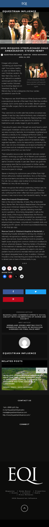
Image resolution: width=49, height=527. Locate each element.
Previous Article (24, 312)
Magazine (10, 491)
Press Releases (26, 495)
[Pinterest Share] (9, 268)
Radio (37, 493)
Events (15, 493)
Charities (27, 54)
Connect (26, 493)
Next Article (25, 322)
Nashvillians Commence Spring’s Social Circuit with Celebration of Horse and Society (24, 317)
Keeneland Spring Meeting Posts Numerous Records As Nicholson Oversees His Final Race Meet (24, 327)
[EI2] (35, 70)
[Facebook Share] (4, 268)
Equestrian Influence (19, 11)
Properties (40, 491)
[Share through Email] (20, 268)
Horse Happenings (39, 54)
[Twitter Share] (15, 268)
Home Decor (25, 491)
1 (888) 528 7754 (12, 407)
